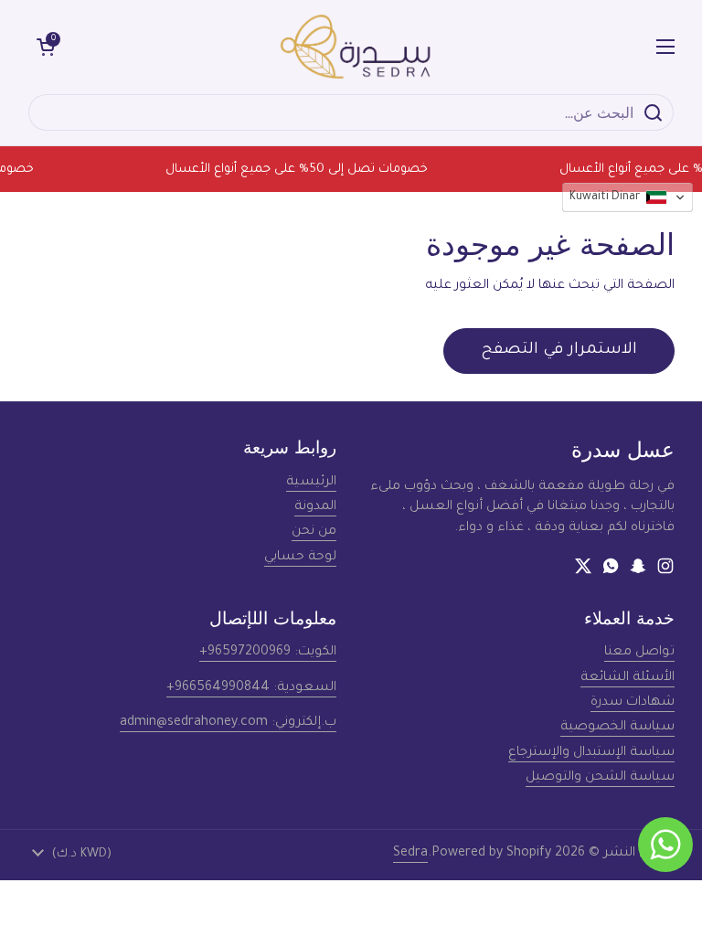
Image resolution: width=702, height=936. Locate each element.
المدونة (315, 507)
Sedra (410, 853)
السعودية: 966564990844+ (251, 688)
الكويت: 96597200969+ (267, 652)
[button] (45, 46)
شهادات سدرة (632, 703)
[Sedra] (356, 47)
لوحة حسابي (300, 557)
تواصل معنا (639, 652)
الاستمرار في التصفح (559, 350)
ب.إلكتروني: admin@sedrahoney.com (228, 723)
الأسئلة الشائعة (627, 678)
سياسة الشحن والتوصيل (600, 778)
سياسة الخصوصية (617, 727)
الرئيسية (311, 482)
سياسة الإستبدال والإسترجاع (591, 753)
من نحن (314, 532)
